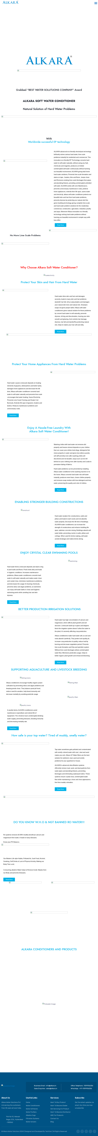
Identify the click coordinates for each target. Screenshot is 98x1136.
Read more (49, 1032)
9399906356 (88, 1086)
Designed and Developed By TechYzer (38, 1131)
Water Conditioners (33, 1105)
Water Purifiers (31, 1112)
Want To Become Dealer (58, 1105)
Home (28, 1102)
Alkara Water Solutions (11, 1131)
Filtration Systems (32, 1118)
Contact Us (54, 1118)
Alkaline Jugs (31, 1115)
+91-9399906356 (85, 1088)
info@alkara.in (51, 1086)
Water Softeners (32, 1109)
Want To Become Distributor (60, 1112)
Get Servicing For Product (59, 1109)
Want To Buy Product (58, 1102)
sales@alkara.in (51, 1088)
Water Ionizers (31, 1122)
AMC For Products (56, 1115)
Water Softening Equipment (49, 1024)
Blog (52, 1122)
